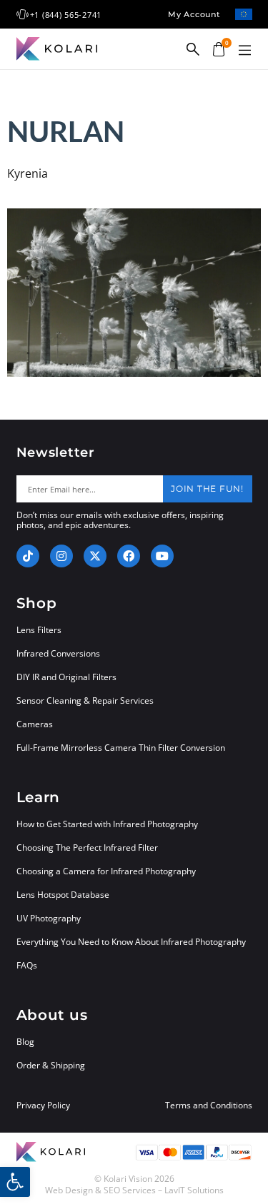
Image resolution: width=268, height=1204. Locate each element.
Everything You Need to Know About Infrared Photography (131, 942)
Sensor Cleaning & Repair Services (85, 700)
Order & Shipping (50, 1065)
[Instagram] (61, 556)
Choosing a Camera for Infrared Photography (106, 871)
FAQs (26, 965)
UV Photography (48, 918)
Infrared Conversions (58, 653)
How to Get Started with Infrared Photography (107, 824)
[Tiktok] (27, 556)
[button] (245, 50)
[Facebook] (128, 556)
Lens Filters (38, 630)
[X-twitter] (95, 556)
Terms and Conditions (208, 1105)
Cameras (34, 724)
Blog (25, 1042)
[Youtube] (162, 556)
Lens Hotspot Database (62, 895)
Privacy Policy (43, 1105)
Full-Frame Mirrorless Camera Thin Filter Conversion (120, 748)
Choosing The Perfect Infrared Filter (87, 847)
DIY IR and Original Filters (66, 677)
